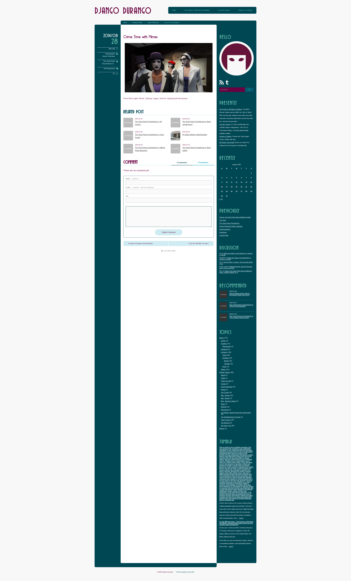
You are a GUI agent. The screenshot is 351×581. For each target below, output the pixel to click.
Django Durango (123, 10)
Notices (221, 428)
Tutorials (227, 364)
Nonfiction (225, 358)
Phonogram (225, 410)
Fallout (223, 378)
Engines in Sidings (245, 10)
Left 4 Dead (225, 392)
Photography (110, 54)
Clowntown (223, 232)
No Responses (109, 69)
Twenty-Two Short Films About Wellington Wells (235, 217)
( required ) (132, 178)
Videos (223, 369)
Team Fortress (226, 420)
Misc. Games (225, 395)
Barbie (223, 375)
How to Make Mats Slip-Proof (239, 294)
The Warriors (225, 423)
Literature (224, 352)
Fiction (224, 355)
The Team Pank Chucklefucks (229, 223)
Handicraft (224, 349)
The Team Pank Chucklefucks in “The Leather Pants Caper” (241, 317)
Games (223, 341)
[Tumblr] (227, 83)
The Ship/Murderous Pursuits (230, 417)
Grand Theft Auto (108, 56)
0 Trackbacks (203, 163)
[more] (241, 518)
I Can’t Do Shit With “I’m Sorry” (199, 243)
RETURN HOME (169, 251)
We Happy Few (226, 425)
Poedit (226, 142)
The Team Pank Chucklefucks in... (108, 62)
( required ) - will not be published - (140, 187)
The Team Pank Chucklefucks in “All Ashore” (148, 123)
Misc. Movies (225, 398)
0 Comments (182, 163)
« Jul (221, 199)
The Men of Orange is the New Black (140, 243)
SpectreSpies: (236, 263)
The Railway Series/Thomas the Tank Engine (236, 412)
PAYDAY (223, 407)
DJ (114, 74)
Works (221, 338)
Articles (226, 361)
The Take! (222, 220)
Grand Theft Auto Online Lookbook (230, 226)
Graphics (224, 343)
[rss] (222, 83)
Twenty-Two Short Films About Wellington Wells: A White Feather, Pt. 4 (235, 271)
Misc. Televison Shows (228, 401)
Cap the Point (223, 235)
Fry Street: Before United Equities (194, 135)
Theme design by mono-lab (185, 572)
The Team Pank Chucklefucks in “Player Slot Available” (241, 305)
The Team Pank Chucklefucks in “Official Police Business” (150, 149)
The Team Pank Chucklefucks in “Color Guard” (149, 136)
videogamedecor (224, 229)
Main (174, 10)
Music (223, 404)
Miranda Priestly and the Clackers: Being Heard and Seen (236, 267)
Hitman (223, 389)
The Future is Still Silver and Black (197, 10)
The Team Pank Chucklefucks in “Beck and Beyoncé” (196, 123)
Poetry (224, 366)
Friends (223, 384)
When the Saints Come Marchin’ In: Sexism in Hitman (235, 254)
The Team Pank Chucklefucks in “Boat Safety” (196, 149)
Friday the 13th (226, 381)
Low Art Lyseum (224, 10)
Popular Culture (224, 372)
